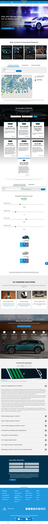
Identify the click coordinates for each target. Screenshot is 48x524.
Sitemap (27, 515)
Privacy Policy (13, 515)
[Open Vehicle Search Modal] (45, 2)
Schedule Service (17, 495)
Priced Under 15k (5, 499)
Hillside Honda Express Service (18, 497)
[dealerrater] (32, 509)
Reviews (37, 497)
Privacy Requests (18, 515)
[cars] (29, 509)
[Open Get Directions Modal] (39, 2)
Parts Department (18, 499)
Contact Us (38, 495)
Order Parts (17, 501)
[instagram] (39, 509)
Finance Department (28, 493)
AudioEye (35, 515)
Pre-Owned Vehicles (5, 495)
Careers (37, 499)
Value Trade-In (27, 499)
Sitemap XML (31, 515)
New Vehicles (4, 493)
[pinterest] (42, 509)
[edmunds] (34, 509)
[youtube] (44, 509)
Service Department (18, 493)
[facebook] (37, 509)
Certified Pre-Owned (5, 497)
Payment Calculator (28, 497)
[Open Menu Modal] (3, 2)
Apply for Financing (28, 495)
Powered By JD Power (24, 487)
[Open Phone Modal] (33, 2)
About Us (38, 493)
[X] (27, 509)
